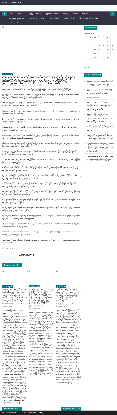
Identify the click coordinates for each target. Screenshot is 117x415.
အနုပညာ (85, 14)
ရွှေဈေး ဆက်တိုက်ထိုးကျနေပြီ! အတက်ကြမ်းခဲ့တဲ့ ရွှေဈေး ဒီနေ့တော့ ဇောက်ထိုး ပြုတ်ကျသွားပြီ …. (100, 147)
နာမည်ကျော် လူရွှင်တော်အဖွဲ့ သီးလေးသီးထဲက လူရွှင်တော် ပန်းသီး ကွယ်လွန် (100, 137)
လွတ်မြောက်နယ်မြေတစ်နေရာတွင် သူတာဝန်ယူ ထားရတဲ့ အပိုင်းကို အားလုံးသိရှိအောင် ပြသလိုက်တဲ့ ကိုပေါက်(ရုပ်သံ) (68, 295)
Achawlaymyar (22, 85)
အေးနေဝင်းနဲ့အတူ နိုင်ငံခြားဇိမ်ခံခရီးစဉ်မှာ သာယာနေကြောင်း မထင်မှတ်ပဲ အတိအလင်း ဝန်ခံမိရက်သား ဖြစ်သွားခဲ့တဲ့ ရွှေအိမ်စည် (14, 295)
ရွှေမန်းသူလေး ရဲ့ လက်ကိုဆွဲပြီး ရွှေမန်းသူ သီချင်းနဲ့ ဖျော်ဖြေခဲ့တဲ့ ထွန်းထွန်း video (100, 159)
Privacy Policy (69, 18)
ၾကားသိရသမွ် (7, 74)
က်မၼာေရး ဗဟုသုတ (37, 18)
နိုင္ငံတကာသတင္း (52, 14)
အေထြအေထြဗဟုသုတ (17, 18)
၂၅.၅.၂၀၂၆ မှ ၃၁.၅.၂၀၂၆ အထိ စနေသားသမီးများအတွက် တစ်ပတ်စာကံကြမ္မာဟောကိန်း (99, 93)
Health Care (54, 18)
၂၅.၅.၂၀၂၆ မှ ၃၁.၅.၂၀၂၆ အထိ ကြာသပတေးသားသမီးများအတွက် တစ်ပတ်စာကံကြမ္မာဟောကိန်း (100, 118)
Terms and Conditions (88, 18)
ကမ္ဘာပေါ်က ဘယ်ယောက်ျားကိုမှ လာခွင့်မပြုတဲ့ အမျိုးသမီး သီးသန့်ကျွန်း (72, 409)
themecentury (38, 413)
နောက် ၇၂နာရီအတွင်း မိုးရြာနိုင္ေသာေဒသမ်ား (100, 128)
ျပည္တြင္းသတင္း (35, 14)
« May (86, 67)
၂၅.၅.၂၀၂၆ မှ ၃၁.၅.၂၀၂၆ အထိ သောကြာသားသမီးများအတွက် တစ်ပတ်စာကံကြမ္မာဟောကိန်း (99, 105)
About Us (21, 14)
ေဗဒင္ (75, 14)
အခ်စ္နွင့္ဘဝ (65, 14)
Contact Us (14, 22)
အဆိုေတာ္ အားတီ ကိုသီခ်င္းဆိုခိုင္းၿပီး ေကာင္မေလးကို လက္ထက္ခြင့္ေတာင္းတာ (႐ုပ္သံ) (13, 409)
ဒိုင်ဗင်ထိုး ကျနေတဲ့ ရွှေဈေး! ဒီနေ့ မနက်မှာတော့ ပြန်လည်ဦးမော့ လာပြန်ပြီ (100, 83)
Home (11, 14)
